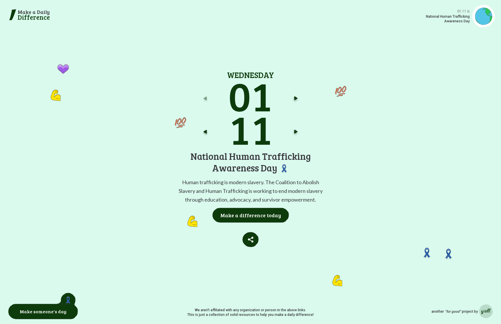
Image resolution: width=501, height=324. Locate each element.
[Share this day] (250, 239)
